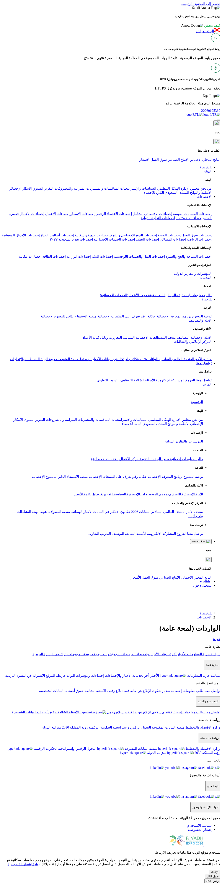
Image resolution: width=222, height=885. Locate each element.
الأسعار (144, 159)
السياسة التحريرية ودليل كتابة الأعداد (109, 337)
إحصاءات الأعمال (57, 214)
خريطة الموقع (82, 654)
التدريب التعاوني (107, 380)
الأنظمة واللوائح (200, 192)
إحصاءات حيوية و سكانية (92, 235)
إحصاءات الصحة (169, 235)
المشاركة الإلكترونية (169, 380)
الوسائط (85, 359)
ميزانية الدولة (51, 727)
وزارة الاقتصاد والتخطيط (202, 727)
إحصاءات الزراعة (79, 256)
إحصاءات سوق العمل (196, 235)
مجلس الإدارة (190, 188)
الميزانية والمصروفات (69, 188)
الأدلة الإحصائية (200, 337)
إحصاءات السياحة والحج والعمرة (189, 256)
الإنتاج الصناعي (178, 159)
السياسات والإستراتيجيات (137, 188)
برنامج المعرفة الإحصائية (173, 316)
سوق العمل (158, 159)
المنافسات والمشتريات (102, 188)
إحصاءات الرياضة (199, 239)
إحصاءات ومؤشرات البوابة (112, 654)
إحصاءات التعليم (147, 239)
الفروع (189, 380)
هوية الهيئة (47, 359)
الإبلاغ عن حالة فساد (136, 691)
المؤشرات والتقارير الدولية (193, 273)
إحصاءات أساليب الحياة (57, 235)
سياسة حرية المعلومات (203, 654)
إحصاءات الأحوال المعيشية (21, 235)
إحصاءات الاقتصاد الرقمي (113, 214)
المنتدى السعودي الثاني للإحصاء (166, 192)
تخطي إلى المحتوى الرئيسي (200, 4)
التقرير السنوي (43, 188)
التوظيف (126, 380)
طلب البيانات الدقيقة (162, 295)
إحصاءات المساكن (173, 239)
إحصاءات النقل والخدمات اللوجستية (139, 256)
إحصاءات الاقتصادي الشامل (152, 214)
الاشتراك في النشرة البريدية (52, 654)
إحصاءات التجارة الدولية (158, 218)
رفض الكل (212, 881)
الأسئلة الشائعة (144, 380)
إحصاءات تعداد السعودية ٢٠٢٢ (71, 239)
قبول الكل (213, 876)
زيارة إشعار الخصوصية (24, 864)
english (205, 581)
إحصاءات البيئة (102, 256)
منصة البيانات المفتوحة (167, 727)
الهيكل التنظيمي (168, 188)
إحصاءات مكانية (30, 256)
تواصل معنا (203, 380)
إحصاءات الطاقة (54, 256)
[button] (200, 25)
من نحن (206, 188)
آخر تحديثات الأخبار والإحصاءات (153, 654)
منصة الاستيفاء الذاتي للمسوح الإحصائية (68, 316)
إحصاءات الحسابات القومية (192, 214)
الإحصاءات (204, 617)
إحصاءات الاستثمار (189, 218)
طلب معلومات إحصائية (195, 295)
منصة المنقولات (67, 359)
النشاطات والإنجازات (25, 359)
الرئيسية (197, 402)
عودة (216, 639)
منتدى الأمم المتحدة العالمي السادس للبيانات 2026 (175, 359)
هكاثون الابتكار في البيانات (120, 359)
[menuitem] (199, 825)
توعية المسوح (201, 316)
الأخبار (96, 359)
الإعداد (215, 872)
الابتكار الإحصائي (20, 188)
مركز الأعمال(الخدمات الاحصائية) (123, 295)
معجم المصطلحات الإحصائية (155, 337)
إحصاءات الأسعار (82, 214)
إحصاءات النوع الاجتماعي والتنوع (133, 235)
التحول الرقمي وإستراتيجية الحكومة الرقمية (119, 727)
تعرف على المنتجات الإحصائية (118, 316)
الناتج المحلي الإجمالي (204, 159)
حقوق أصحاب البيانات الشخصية (61, 691)
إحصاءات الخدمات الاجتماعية (114, 239)
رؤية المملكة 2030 (74, 727)
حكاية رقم (147, 316)
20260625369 (210, 110)
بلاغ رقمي (113, 691)
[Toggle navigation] (218, 119)
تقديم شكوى (160, 691)
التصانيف (182, 337)
